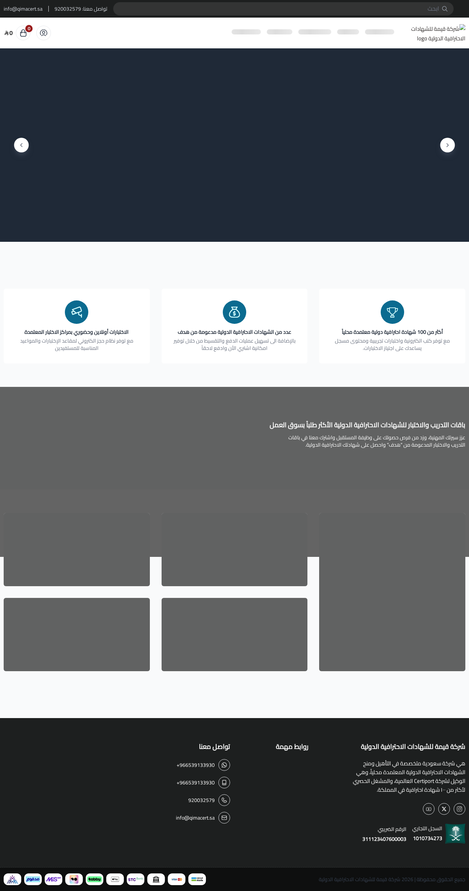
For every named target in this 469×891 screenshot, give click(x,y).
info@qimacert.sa (23, 9)
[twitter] (444, 809)
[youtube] (429, 809)
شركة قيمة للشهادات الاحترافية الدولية (359, 879)
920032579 (68, 9)
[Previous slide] (447, 145)
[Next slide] (21, 145)
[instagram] (459, 809)
